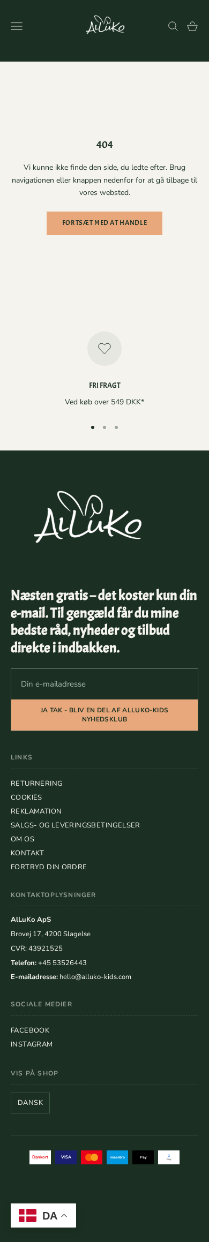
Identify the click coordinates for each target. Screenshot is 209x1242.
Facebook (30, 1030)
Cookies (26, 797)
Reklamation (36, 811)
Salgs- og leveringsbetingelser (75, 825)
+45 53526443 (62, 963)
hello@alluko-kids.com (95, 977)
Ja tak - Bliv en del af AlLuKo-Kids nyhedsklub (105, 715)
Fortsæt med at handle (104, 223)
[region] (104, 370)
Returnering (36, 783)
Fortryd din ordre (49, 867)
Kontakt (27, 853)
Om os (22, 839)
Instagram (32, 1044)
